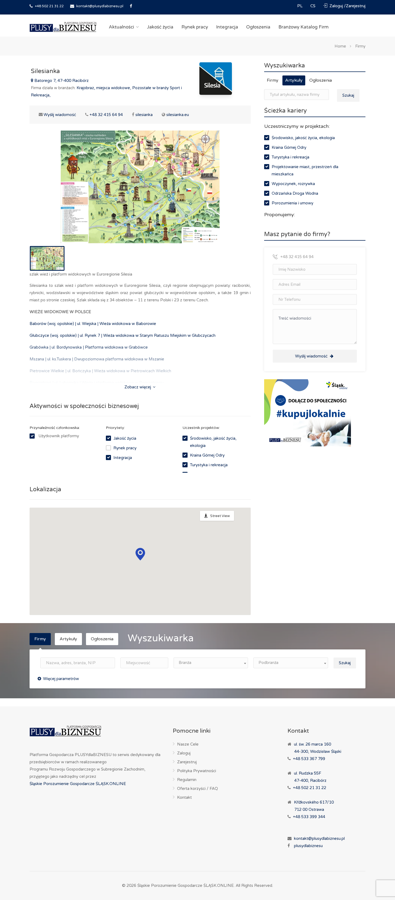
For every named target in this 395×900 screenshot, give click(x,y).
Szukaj (348, 95)
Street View (220, 516)
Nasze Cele (188, 744)
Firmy (360, 46)
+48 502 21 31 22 (49, 6)
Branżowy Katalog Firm (303, 27)
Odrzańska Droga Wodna (295, 193)
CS (313, 5)
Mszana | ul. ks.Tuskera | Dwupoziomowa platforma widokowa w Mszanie (97, 359)
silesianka (144, 114)
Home (340, 46)
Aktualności (121, 27)
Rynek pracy (194, 27)
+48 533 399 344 (309, 816)
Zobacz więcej (138, 387)
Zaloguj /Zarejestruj (346, 5)
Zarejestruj (187, 762)
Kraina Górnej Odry (207, 455)
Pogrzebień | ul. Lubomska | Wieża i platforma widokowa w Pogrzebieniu (97, 382)
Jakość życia (160, 27)
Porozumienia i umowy (292, 203)
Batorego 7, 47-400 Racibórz (61, 80)
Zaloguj (184, 753)
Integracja (227, 27)
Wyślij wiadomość (57, 114)
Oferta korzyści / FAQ (197, 788)
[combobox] (211, 662)
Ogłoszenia (258, 27)
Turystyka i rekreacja (209, 464)
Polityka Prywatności (196, 770)
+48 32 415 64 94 (106, 114)
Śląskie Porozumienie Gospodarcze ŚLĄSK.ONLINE (78, 783)
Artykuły (294, 80)
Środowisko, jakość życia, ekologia (303, 137)
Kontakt (184, 797)
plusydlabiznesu (308, 845)
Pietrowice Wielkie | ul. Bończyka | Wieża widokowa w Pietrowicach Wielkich (100, 370)
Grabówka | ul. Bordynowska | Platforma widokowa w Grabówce (89, 347)
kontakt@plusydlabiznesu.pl (99, 6)
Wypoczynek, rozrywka (293, 183)
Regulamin (186, 779)
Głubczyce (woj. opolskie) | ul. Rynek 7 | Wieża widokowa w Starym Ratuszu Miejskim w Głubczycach (123, 335)
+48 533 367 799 (309, 758)
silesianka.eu (177, 114)
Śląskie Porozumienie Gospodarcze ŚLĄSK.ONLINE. (186, 885)
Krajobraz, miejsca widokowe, (104, 87)
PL (300, 5)
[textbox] (211, 662)
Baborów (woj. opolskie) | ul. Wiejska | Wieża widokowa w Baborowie (93, 323)
